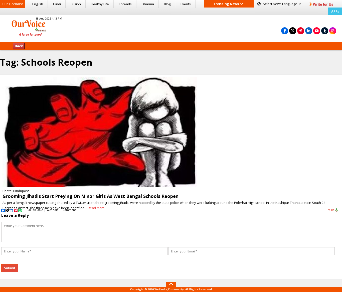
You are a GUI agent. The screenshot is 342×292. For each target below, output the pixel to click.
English (37, 4)
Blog (167, 4)
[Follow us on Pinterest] (300, 30)
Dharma (148, 4)
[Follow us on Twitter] (292, 30)
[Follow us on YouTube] (316, 30)
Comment (69, 210)
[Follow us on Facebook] (284, 30)
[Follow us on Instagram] (332, 30)
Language (280, 4)
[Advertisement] (171, 28)
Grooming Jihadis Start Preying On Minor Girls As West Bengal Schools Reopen (91, 196)
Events (186, 4)
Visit (331, 210)
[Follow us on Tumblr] (324, 30)
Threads (125, 4)
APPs (335, 11)
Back (19, 46)
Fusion (76, 4)
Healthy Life (100, 4)
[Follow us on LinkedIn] (308, 30)
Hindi (57, 4)
